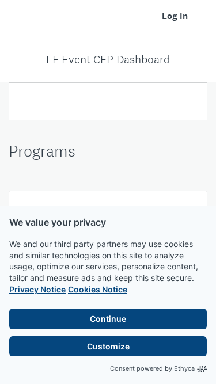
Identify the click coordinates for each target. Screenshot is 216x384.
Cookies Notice (97, 289)
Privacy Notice (37, 289)
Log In (175, 16)
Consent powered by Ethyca (152, 368)
